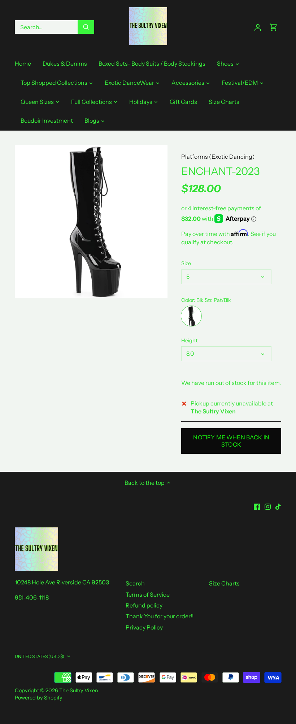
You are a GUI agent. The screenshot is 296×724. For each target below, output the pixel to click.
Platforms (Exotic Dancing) (218, 156)
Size (186, 263)
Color (187, 300)
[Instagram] (268, 506)
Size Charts (224, 583)
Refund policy (144, 605)
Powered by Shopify (38, 697)
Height (189, 341)
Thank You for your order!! (159, 616)
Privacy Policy (144, 627)
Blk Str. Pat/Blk (191, 316)
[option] (91, 221)
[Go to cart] (273, 27)
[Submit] (86, 27)
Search (135, 583)
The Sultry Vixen (78, 690)
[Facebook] (257, 506)
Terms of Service (148, 594)
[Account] (258, 27)
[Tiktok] (278, 506)
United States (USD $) (40, 656)
